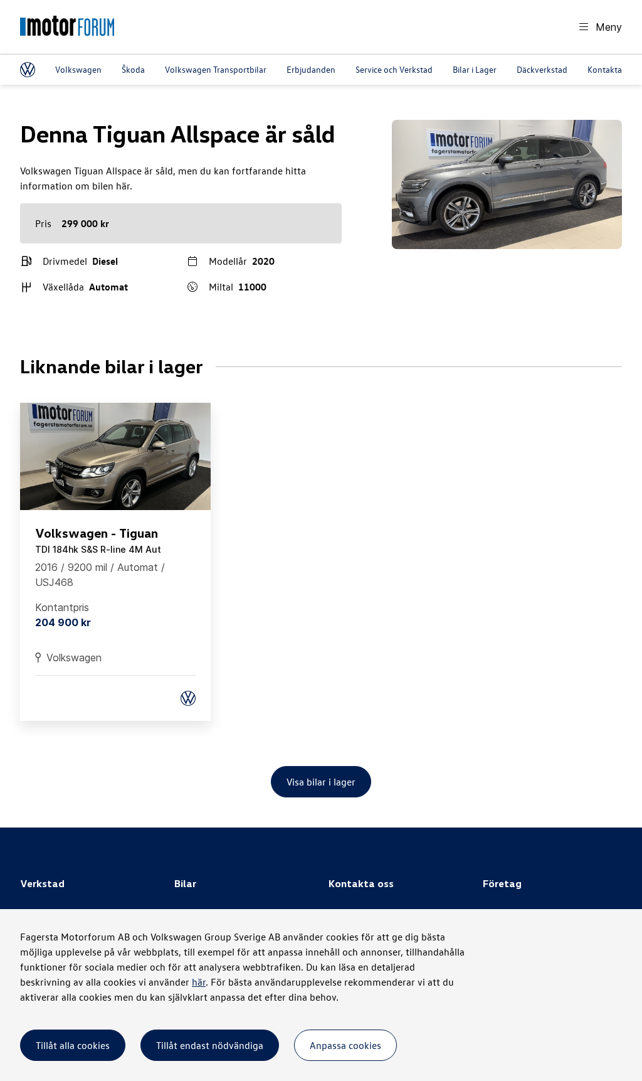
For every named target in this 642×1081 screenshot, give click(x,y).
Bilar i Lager (475, 69)
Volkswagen (78, 69)
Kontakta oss (611, 69)
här (199, 982)
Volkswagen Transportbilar (215, 69)
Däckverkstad (542, 69)
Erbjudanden (311, 69)
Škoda (133, 69)
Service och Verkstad (394, 69)
